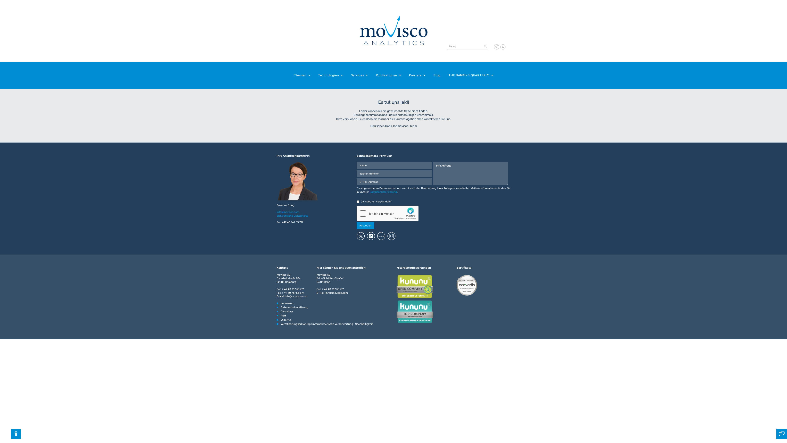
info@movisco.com (288, 212)
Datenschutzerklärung (383, 191)
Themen (300, 75)
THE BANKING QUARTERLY (469, 75)
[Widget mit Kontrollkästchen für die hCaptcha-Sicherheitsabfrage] (388, 213)
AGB (283, 315)
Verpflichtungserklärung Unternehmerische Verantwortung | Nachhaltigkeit (327, 323)
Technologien (328, 75)
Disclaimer (287, 311)
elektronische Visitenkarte (292, 215)
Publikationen (386, 75)
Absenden (365, 225)
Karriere (415, 75)
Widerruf (286, 319)
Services (357, 75)
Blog (436, 75)
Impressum (287, 303)
